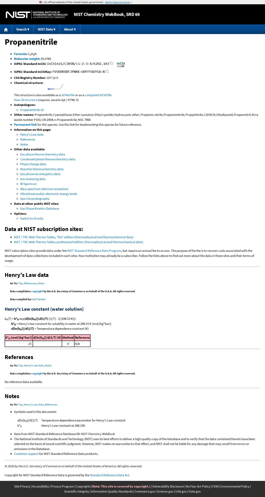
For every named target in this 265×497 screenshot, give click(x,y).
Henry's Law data (32, 134)
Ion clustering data (33, 179)
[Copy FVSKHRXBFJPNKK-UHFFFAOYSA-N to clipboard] (107, 72)
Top (20, 283)
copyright (37, 291)
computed (92, 95)
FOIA (215, 486)
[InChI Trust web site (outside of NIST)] (121, 67)
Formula (20, 54)
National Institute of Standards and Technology (37, 14)
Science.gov (165, 491)
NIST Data (45, 29)
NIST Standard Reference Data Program (94, 250)
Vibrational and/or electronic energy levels (48, 194)
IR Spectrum (28, 184)
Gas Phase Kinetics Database (39, 208)
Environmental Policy (234, 486)
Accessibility (40, 486)
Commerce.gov (144, 491)
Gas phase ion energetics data (40, 174)
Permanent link (25, 124)
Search (21, 29)
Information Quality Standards (111, 491)
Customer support (26, 454)
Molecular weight (26, 59)
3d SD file (105, 95)
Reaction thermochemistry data (42, 169)
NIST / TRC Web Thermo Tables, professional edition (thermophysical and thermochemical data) (78, 242)
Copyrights (83, 486)
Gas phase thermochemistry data (42, 154)
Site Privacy (22, 486)
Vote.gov (195, 491)
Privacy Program (62, 486)
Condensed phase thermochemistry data (47, 159)
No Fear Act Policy (198, 486)
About (68, 29)
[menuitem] (6, 29)
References (27, 139)
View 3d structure (25, 100)
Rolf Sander (39, 299)
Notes (24, 144)
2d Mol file (68, 95)
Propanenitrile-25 (32, 110)
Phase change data (33, 164)
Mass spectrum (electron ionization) (44, 189)
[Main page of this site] (6, 29)
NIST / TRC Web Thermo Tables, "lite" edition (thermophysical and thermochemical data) (73, 237)
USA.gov (181, 491)
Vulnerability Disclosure (168, 486)
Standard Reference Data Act (109, 475)
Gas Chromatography (34, 198)
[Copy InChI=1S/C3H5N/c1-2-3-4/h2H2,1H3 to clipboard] (111, 64)
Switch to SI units (31, 218)
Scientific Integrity (76, 491)
